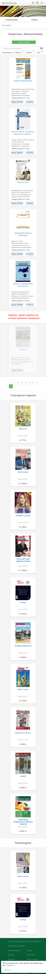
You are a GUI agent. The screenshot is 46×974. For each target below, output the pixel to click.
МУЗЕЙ (23, 776)
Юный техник (23, 689)
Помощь (30, 950)
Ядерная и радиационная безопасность (23, 284)
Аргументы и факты (23, 733)
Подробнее (10, 965)
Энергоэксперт (23, 182)
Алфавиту (18, 52)
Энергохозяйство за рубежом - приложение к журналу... (23, 132)
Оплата (11, 955)
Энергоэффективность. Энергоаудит (23, 234)
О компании (31, 955)
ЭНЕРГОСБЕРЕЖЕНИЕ (23, 81)
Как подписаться (14, 950)
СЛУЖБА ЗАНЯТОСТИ (23, 646)
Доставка (11, 959)
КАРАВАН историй (23, 515)
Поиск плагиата (32, 959)
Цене (38, 52)
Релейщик (23, 349)
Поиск (34, 19)
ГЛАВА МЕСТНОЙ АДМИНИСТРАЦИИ (23, 560)
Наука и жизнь (23, 876)
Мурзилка (23, 428)
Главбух (23, 602)
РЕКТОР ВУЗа (23, 472)
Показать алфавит (24, 42)
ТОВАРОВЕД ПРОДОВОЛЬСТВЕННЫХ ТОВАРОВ (23, 821)
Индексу (29, 52)
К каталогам (11, 19)
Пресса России (9, 2)
